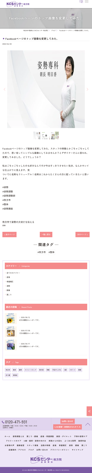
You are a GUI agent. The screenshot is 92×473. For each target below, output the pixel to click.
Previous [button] (4, 89)
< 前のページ (9, 234)
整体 (14, 370)
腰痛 (8, 290)
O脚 (65, 370)
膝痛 (79, 370)
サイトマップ (77, 449)
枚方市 (8, 370)
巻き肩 (41, 370)
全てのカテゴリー (13, 273)
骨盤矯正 (10, 281)
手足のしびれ (56, 370)
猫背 (20, 370)
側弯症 (15, 375)
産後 (8, 277)
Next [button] (87, 89)
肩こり (9, 294)
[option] (46, 89)
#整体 (52, 252)
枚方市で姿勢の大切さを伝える (18, 221)
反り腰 (8, 375)
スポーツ (72, 370)
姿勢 (4, 225)
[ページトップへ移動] (87, 424)
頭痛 (48, 370)
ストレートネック (30, 370)
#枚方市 (41, 252)
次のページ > (82, 234)
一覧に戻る (46, 234)
